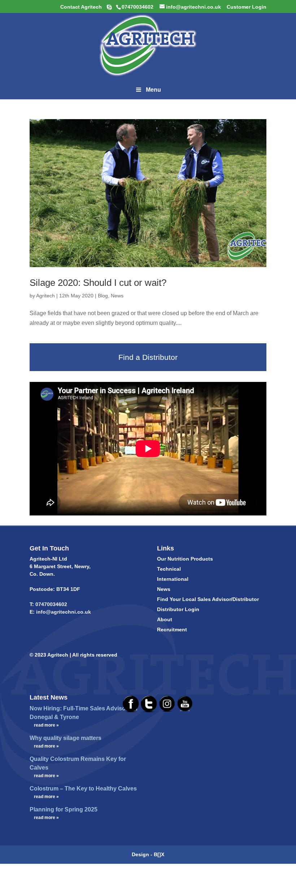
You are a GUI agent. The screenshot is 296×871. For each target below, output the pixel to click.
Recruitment (172, 629)
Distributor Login (178, 609)
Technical (169, 569)
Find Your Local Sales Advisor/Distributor (208, 599)
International (172, 579)
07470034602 (51, 604)
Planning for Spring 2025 (63, 809)
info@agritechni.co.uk (63, 612)
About (164, 619)
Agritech (45, 296)
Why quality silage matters (65, 738)
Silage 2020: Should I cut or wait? (98, 282)
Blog (103, 296)
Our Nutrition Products (185, 559)
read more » (46, 725)
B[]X (159, 854)
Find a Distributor (148, 357)
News (117, 296)
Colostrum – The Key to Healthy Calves (83, 788)
